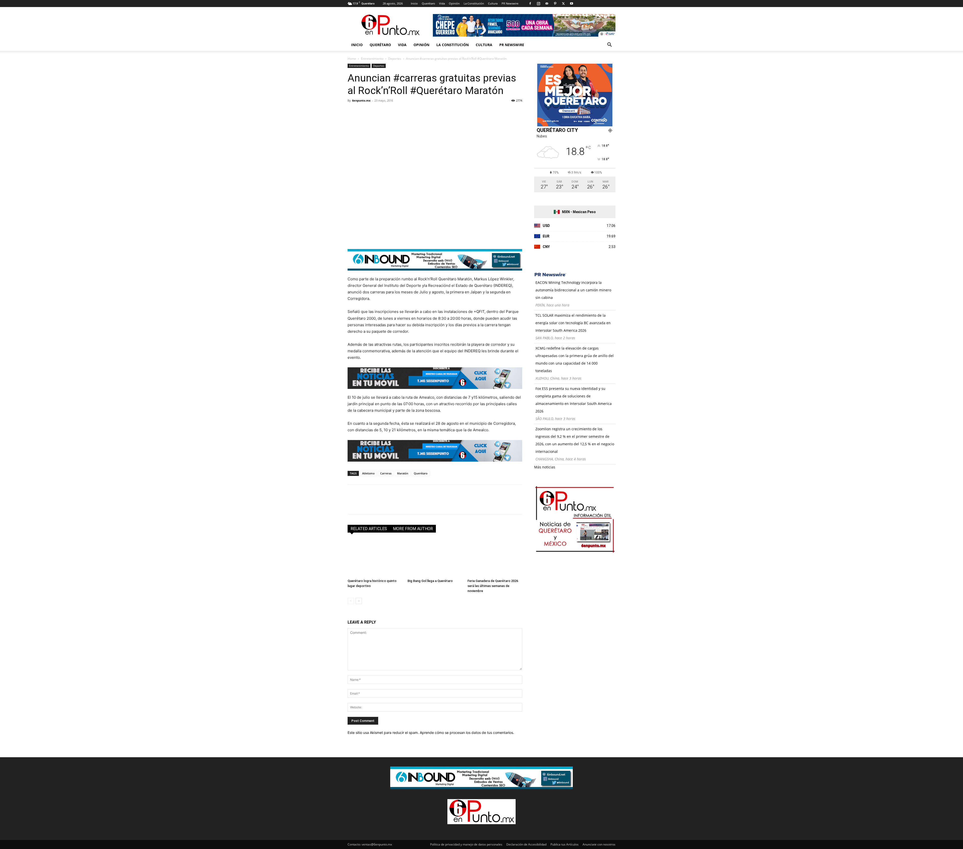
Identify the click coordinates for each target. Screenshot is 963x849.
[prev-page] (351, 601)
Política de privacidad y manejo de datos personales (466, 844)
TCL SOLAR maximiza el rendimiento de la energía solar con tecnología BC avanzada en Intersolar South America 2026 (573, 323)
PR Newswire (510, 3)
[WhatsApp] (387, 112)
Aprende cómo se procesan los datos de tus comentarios (466, 732)
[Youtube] (571, 3)
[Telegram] (399, 112)
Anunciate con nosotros (599, 844)
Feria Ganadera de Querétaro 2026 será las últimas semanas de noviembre (492, 586)
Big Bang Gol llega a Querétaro (430, 581)
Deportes (394, 58)
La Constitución (474, 3)
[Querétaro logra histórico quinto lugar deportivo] (375, 558)
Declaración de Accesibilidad (526, 844)
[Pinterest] (555, 3)
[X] (563, 3)
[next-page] (359, 601)
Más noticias (544, 467)
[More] (410, 112)
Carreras (385, 473)
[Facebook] (530, 3)
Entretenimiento (372, 58)
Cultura (493, 3)
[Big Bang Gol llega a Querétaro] (435, 558)
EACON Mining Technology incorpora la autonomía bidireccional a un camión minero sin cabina (573, 290)
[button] (609, 45)
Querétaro (428, 3)
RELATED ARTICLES (369, 528)
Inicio (414, 3)
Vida (442, 3)
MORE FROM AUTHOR (413, 528)
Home (352, 58)
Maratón (402, 473)
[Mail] (546, 3)
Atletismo (368, 473)
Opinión (454, 3)
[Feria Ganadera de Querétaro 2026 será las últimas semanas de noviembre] (494, 558)
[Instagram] (538, 3)
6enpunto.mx (361, 100)
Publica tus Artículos (564, 844)
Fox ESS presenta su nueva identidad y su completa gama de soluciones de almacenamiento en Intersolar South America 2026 (573, 399)
